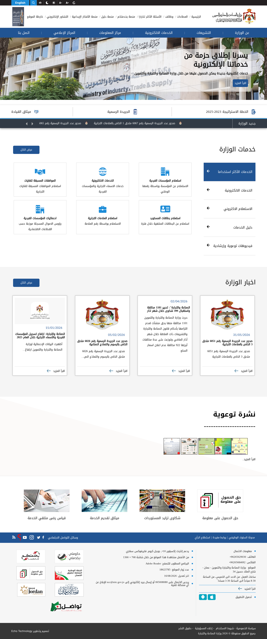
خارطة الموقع (35, 16)
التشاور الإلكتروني (57, 16)
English (20, 2)
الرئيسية (195, 16)
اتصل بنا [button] (24, 33)
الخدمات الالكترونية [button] (159, 33)
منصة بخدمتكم (125, 16)
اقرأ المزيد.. (248, 459)
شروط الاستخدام (224, 628)
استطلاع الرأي (202, 537)
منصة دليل (107, 16)
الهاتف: (251, 557)
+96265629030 (238, 557)
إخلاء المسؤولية (203, 628)
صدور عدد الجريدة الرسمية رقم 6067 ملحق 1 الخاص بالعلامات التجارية (149, 123)
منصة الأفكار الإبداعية (84, 16)
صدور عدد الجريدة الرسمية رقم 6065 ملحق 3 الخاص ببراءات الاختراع (57, 123)
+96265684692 (237, 562)
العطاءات (182, 16)
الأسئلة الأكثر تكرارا (149, 16)
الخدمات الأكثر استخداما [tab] (235, 172)
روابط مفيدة (219, 537)
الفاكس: (251, 562)
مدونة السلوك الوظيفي (242, 537)
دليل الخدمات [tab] (242, 227)
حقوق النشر (185, 628)
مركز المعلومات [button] (110, 33)
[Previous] (8, 73)
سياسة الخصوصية (246, 628)
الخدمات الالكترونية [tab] (238, 190)
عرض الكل (26, 149)
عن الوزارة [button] (242, 33)
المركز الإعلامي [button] (64, 33)
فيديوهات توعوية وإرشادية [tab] (232, 246)
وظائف (168, 16)
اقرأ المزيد (243, 83)
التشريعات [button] (204, 33)
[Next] (259, 73)
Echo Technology (21, 631)
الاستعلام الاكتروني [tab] (238, 209)
